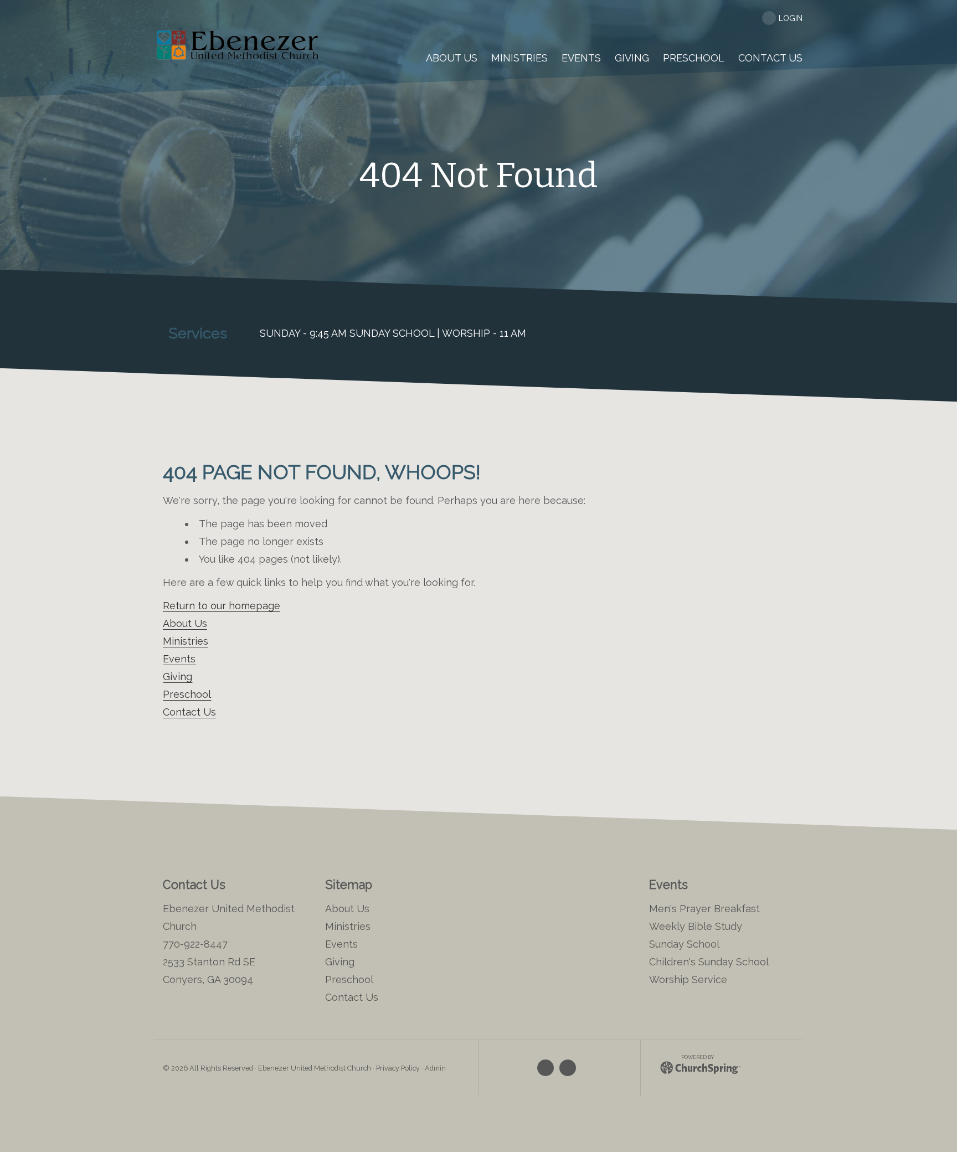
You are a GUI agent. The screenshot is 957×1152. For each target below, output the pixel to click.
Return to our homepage (221, 605)
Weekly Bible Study (695, 926)
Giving (177, 676)
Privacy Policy (398, 1068)
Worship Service (688, 979)
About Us (185, 623)
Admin (435, 1068)
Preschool (187, 694)
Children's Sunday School (709, 962)
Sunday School (684, 944)
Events (179, 659)
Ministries (185, 641)
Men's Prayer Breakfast (704, 908)
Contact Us (189, 712)
